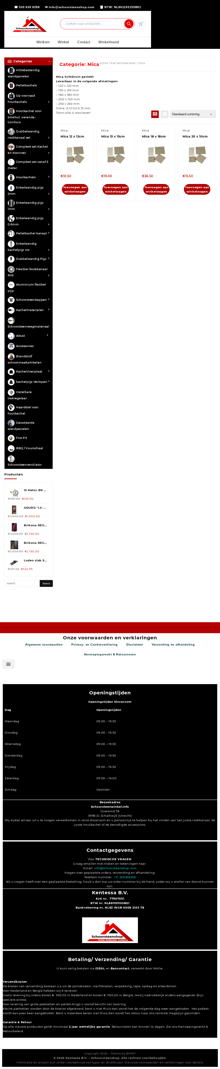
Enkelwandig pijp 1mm (26, 206)
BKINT (131, 1053)
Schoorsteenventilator (25, 464)
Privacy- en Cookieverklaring (94, 644)
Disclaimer (134, 644)
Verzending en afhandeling (173, 644)
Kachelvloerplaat (29, 371)
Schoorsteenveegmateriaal (28, 326)
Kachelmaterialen (30, 310)
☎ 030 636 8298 (27, 7)
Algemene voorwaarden (44, 644)
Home (103, 63)
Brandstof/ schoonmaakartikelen (24, 359)
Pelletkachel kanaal (31, 233)
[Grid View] (155, 114)
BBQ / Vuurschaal (29, 448)
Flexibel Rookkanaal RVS (27, 272)
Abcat (20, 335)
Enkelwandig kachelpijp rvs (22, 246)
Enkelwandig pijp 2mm (26, 190)
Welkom (43, 42)
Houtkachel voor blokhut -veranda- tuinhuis (25, 116)
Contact (83, 42)
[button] (8, 663)
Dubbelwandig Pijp (31, 259)
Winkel (63, 42)
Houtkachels (26, 177)
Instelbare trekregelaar (20, 395)
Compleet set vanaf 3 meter (28, 165)
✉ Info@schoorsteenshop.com (69, 7)
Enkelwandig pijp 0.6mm (26, 221)
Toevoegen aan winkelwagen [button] (75, 189)
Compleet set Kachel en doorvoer (28, 149)
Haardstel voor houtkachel (23, 410)
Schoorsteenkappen (31, 300)
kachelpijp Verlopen (31, 381)
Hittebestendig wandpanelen (24, 73)
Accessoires (25, 346)
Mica (64, 130)
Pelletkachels (26, 85)
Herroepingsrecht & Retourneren (110, 654)
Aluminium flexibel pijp (27, 287)
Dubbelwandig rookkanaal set (23, 134)
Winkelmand (108, 42)
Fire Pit (21, 438)
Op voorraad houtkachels (21, 99)
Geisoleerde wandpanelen (21, 426)
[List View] (164, 114)
